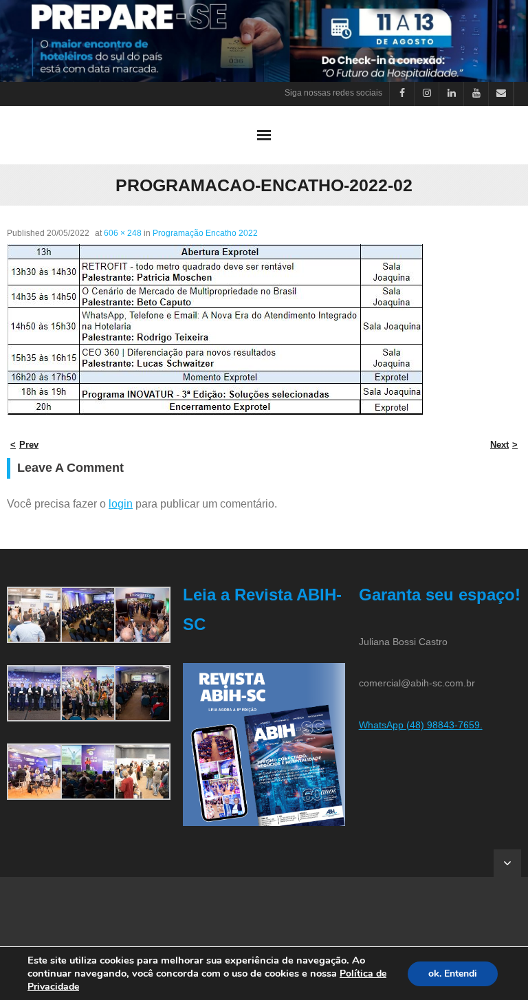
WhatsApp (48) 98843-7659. (421, 724)
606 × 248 (123, 233)
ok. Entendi (452, 973)
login (121, 504)
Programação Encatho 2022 (205, 233)
